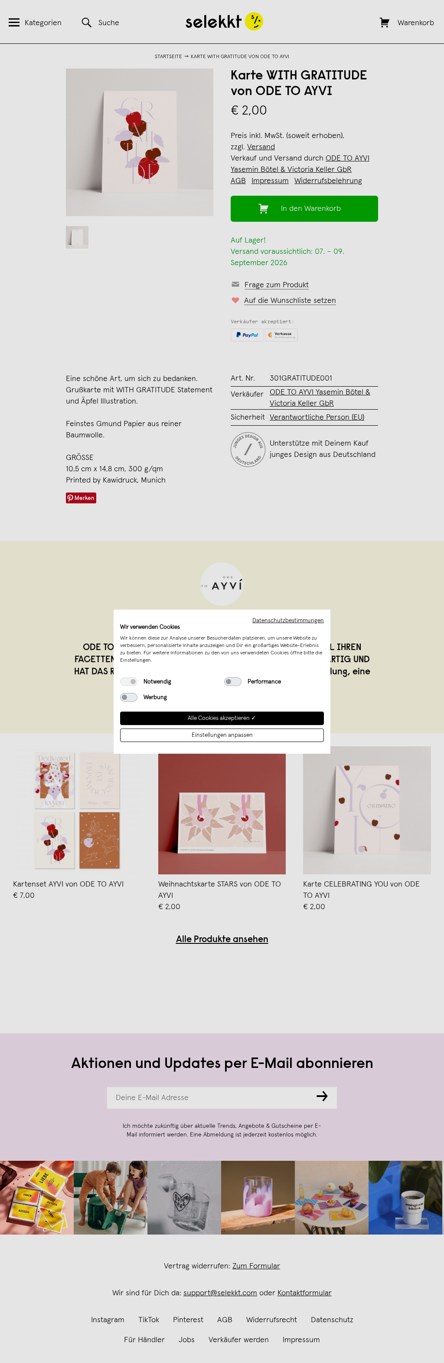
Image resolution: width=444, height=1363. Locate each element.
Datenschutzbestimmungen (288, 620)
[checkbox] (128, 681)
